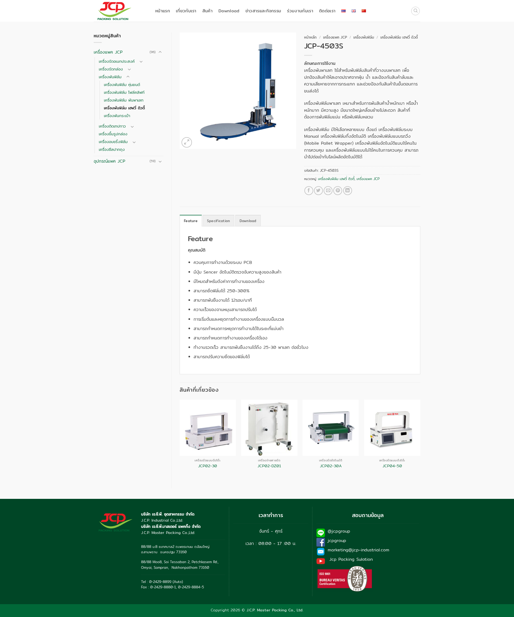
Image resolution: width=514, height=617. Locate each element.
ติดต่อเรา (327, 11)
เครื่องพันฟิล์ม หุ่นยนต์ (122, 84)
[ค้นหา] (415, 11)
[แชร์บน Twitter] (318, 190)
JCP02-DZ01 (269, 466)
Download (229, 11)
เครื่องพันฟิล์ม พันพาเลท (123, 100)
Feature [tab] (191, 220)
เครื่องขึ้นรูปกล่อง (113, 134)
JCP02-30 (207, 466)
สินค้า (207, 11)
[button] (187, 142)
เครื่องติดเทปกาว (112, 126)
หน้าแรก (162, 11)
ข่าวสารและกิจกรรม (263, 11)
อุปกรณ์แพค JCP (109, 161)
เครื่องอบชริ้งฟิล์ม (113, 142)
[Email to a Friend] (328, 190)
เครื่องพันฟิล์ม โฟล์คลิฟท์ (124, 92)
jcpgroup (337, 540)
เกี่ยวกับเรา (186, 11)
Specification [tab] (218, 220)
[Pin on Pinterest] (337, 190)
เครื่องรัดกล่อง (111, 69)
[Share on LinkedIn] (347, 190)
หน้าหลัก (310, 37)
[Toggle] (160, 52)
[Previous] (180, 439)
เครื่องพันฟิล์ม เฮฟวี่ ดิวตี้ (124, 108)
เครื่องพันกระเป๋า (117, 116)
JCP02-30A (331, 466)
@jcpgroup (339, 531)
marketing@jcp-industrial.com (358, 550)
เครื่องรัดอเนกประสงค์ (117, 61)
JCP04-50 (392, 466)
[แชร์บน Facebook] (308, 190)
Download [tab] (248, 220)
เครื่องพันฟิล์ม (110, 77)
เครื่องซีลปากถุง (112, 149)
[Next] (420, 439)
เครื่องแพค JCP (108, 52)
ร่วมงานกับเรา (300, 11)
